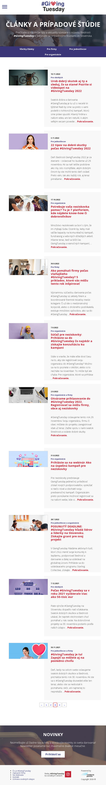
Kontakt (16, 777)
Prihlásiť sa (53, 754)
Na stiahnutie (18, 775)
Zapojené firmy (19, 773)
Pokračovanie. (85, 121)
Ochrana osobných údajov (24, 779)
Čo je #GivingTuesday (22, 771)
